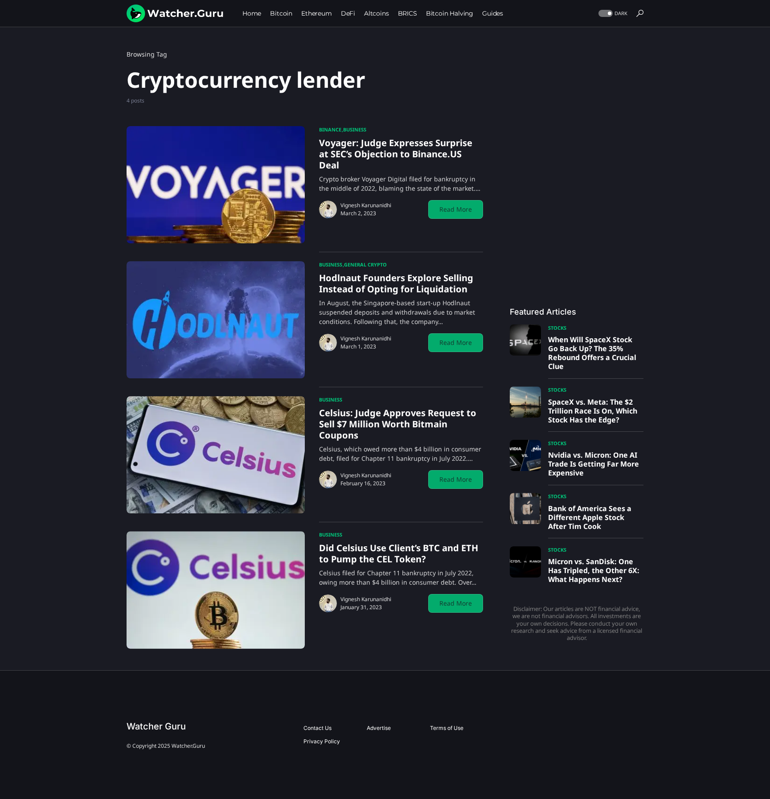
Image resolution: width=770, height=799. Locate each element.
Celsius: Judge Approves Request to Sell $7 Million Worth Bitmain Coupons (397, 424)
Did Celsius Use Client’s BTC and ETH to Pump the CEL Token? (398, 553)
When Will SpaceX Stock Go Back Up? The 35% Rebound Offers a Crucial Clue (592, 353)
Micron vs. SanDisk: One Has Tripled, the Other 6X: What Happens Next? (593, 570)
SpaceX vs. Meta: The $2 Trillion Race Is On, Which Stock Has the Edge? (592, 410)
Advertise (379, 728)
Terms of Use (446, 728)
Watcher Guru (156, 726)
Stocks (557, 327)
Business (354, 129)
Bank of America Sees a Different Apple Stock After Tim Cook (589, 517)
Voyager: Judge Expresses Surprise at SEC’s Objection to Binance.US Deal (395, 154)
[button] (612, 13)
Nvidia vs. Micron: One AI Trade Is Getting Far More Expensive (593, 464)
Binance (330, 129)
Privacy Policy (321, 741)
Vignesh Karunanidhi (365, 205)
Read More (455, 209)
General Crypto (365, 264)
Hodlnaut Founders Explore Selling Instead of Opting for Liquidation (396, 283)
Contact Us (317, 728)
